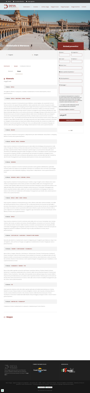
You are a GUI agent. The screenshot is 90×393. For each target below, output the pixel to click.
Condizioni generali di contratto (41, 384)
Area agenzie (31, 1)
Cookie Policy (49, 387)
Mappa (19, 71)
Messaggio (63, 85)
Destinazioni (26, 7)
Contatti (84, 7)
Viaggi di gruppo (65, 7)
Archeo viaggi (45, 7)
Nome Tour (63, 65)
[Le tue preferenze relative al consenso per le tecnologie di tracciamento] (2, 390)
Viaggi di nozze (55, 7)
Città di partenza (64, 78)
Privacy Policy (41, 387)
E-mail (62, 59)
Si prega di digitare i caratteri (67, 109)
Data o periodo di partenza (67, 72)
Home (9, 1)
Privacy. (76, 102)
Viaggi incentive (75, 7)
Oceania (35, 7)
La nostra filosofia (19, 1)
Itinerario (10, 71)
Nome (62, 52)
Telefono (74, 59)
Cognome (75, 52)
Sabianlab (49, 390)
